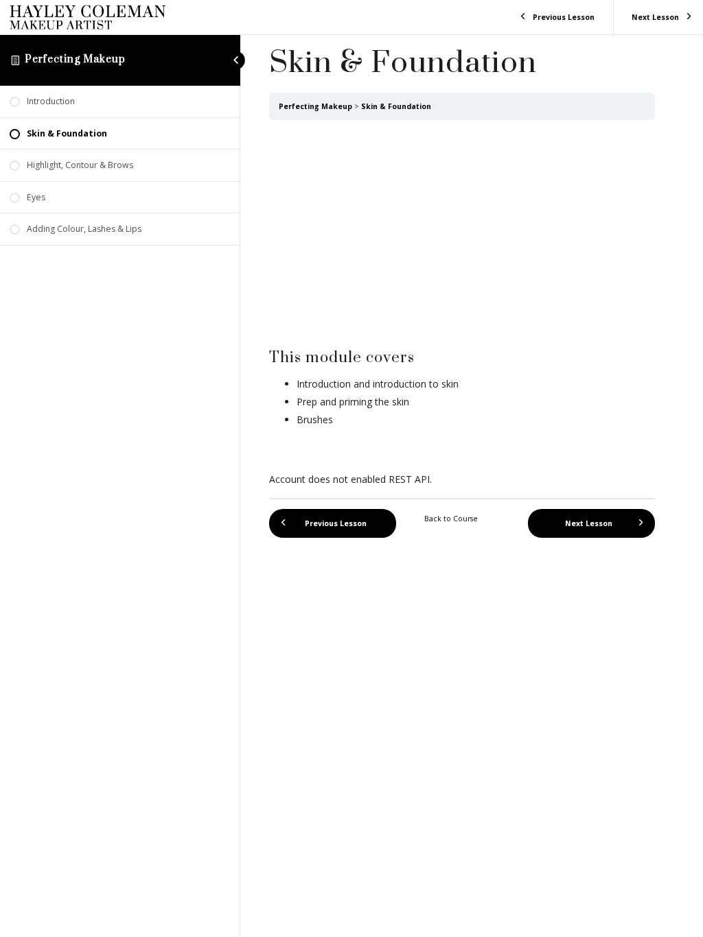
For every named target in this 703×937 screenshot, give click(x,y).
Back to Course (451, 518)
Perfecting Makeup (75, 59)
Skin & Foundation (396, 106)
